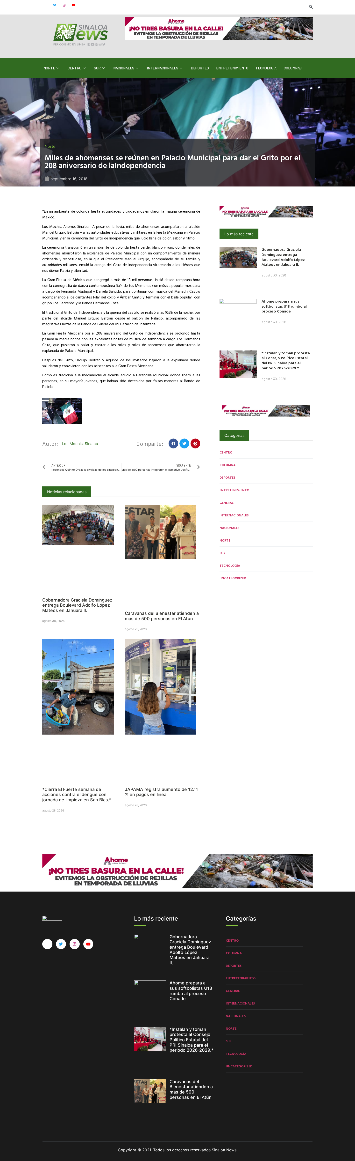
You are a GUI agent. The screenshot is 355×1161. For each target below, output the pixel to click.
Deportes (200, 68)
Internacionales (162, 68)
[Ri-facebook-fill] (45, 5)
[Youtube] (73, 5)
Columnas (293, 68)
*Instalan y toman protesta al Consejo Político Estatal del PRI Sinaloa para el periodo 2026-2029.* (286, 360)
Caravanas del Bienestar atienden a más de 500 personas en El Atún (162, 616)
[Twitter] (54, 5)
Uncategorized (233, 577)
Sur (97, 68)
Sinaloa (91, 443)
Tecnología (266, 68)
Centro (74, 68)
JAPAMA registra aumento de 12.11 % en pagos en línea (161, 792)
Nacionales (123, 68)
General (227, 502)
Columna (227, 464)
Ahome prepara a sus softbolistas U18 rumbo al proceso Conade (284, 306)
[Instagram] (64, 5)
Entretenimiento (232, 68)
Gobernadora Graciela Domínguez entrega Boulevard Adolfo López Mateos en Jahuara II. (77, 605)
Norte (49, 68)
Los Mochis (72, 443)
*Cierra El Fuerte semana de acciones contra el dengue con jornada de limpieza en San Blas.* (76, 794)
